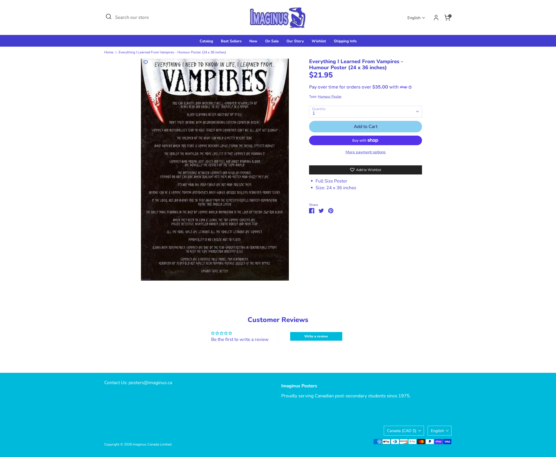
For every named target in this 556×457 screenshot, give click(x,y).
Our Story (295, 41)
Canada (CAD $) (401, 430)
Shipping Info (345, 41)
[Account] (436, 17)
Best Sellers (231, 41)
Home (108, 52)
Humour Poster (330, 96)
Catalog (206, 41)
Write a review (316, 336)
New (253, 41)
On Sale (272, 41)
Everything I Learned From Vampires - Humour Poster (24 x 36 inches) (172, 52)
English (413, 17)
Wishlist (319, 41)
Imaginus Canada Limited (152, 444)
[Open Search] (108, 16)
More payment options (366, 152)
